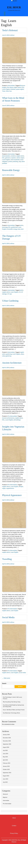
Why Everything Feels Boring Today (11, 701)
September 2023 (7, 772)
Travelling (7, 559)
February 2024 (6, 763)
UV (20, 292)
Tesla (3, 91)
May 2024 (5, 756)
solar (19, 229)
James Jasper (20, 157)
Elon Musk (10, 87)
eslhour (12, 35)
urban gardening (6, 356)
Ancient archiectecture (8, 418)
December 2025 (7, 737)
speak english (20, 89)
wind (22, 229)
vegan (4, 488)
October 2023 (6, 769)
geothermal (14, 227)
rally (20, 161)
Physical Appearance (12, 495)
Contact (14, 825)
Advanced (5, 794)
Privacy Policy (14, 833)
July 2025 (5, 750)
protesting (15, 161)
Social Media (8, 617)
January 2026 (6, 734)
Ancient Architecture (11, 362)
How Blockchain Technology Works (11, 713)
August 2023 (6, 775)
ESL (23, 87)
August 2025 (6, 747)
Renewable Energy (11, 170)
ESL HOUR (14, 7)
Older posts (7, 678)
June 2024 (5, 753)
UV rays (9, 294)
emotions (13, 156)
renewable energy (12, 229)
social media (22, 672)
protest (10, 161)
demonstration (6, 156)
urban (22, 354)
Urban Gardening (10, 300)
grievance (8, 157)
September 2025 (7, 744)
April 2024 (5, 760)
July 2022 (5, 782)
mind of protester (15, 159)
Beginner (5, 797)
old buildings (17, 420)
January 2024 (6, 766)
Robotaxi (12, 89)
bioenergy (5, 227)
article (21, 225)
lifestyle (21, 486)
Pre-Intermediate (12, 416)
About (14, 818)
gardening (9, 354)
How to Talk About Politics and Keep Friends (13, 709)
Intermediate (11, 85)
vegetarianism (10, 488)
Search (4, 683)
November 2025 (7, 741)
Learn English (6, 89)
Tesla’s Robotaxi (10, 30)
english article (17, 87)
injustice (13, 157)
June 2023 (5, 779)
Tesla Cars (9, 91)
